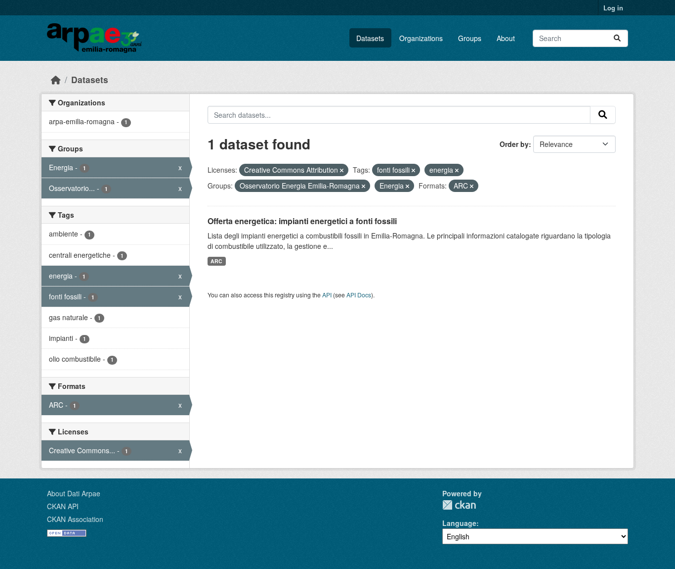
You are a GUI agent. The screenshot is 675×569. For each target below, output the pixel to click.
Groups (469, 38)
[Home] (56, 79)
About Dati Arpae (73, 493)
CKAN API (63, 506)
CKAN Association (75, 519)
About (506, 38)
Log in (613, 7)
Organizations (421, 38)
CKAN (459, 505)
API (327, 294)
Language (459, 523)
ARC (216, 261)
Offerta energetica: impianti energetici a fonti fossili (302, 221)
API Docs (358, 294)
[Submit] (617, 38)
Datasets (370, 38)
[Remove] (341, 170)
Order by (514, 144)
